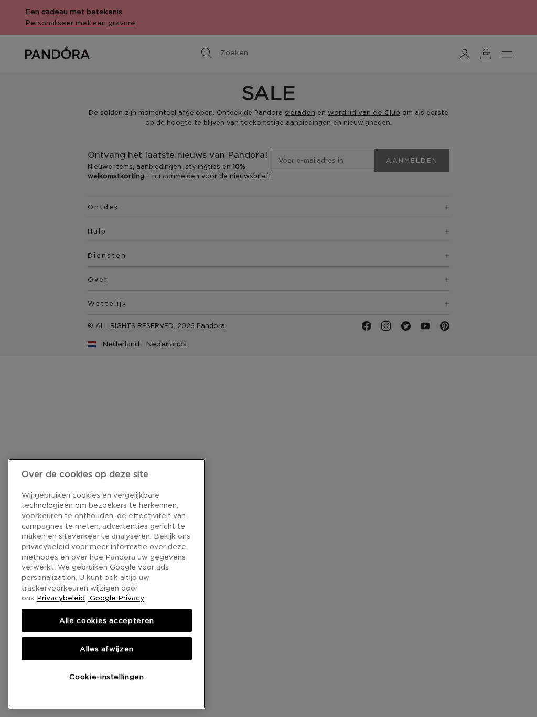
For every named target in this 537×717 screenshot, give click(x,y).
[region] (106, 584)
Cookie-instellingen (106, 676)
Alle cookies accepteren (106, 620)
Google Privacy (116, 598)
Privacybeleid (61, 598)
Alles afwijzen (107, 649)
